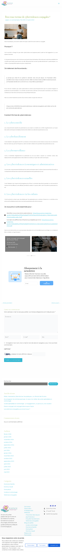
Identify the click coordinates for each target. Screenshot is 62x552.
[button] (7, 246)
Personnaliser (30, 545)
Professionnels (28, 510)
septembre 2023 (9, 461)
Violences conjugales (10, 495)
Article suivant (56, 302)
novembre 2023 (9, 456)
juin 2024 (7, 450)
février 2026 (7, 434)
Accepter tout (54, 545)
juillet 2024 (7, 447)
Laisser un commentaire (12, 20)
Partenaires (27, 535)
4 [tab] (32, 255)
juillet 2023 (7, 466)
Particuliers (27, 508)
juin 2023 (7, 469)
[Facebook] (50, 505)
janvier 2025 (7, 437)
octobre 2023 (8, 458)
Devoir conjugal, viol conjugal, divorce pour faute (19, 406)
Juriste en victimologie (10, 492)
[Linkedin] (53, 505)
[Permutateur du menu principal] (58, 3)
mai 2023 (6, 472)
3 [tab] (30, 255)
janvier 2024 (7, 453)
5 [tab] (33, 255)
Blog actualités (28, 523)
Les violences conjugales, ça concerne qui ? (23, 239)
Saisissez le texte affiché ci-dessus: (22, 354)
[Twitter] (55, 505)
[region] (31, 544)
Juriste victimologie (31, 525)
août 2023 (7, 464)
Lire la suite (20, 247)
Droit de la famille (9, 484)
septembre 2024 (9, 445)
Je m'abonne (46, 283)
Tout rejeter (42, 545)
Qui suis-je (27, 506)
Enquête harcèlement (32, 519)
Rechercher (7, 381)
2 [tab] (28, 255)
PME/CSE (27, 512)
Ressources (27, 533)
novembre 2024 (9, 439)
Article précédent (7, 302)
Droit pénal (7, 489)
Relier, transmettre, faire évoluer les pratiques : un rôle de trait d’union (25, 396)
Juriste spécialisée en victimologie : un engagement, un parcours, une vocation (27, 403)
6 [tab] (35, 255)
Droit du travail (8, 487)
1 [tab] (27, 255)
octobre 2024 (8, 442)
